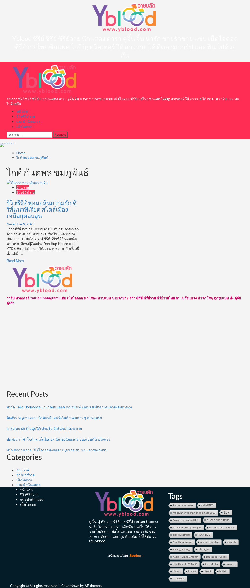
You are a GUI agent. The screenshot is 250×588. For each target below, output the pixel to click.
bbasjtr (192, 571)
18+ (226, 512)
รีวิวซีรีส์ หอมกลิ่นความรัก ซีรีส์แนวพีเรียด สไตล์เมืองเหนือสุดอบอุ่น (42, 209)
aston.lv (231, 542)
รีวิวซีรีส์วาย (25, 116)
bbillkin (223, 571)
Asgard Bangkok (209, 542)
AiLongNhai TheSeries (222, 527)
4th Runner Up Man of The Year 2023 (194, 512)
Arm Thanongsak (182, 542)
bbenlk (207, 571)
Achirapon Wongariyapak (187, 527)
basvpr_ (230, 564)
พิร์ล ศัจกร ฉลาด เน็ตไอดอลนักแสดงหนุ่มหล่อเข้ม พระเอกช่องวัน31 (57, 449)
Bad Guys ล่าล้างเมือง (185, 564)
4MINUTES (207, 505)
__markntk (179, 578)
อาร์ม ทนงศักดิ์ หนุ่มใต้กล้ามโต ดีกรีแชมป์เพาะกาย (44, 428)
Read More (15, 260)
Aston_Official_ (181, 549)
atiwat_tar (203, 549)
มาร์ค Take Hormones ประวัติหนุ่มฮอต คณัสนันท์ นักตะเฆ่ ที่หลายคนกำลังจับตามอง (69, 406)
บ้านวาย (22, 187)
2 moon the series (183, 505)
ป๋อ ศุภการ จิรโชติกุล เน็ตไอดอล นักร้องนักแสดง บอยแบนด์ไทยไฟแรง (58, 439)
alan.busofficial (181, 534)
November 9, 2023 (20, 224)
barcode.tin (211, 564)
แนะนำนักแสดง (28, 121)
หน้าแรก (22, 111)
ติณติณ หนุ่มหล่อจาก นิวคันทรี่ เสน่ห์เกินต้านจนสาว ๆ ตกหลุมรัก (54, 417)
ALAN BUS (204, 534)
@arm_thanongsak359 (186, 520)
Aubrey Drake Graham (185, 556)
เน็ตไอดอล (24, 127)
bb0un (176, 571)
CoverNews (70, 585)
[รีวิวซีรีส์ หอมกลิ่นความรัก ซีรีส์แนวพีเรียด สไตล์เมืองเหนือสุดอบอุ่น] (27, 182)
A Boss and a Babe (218, 520)
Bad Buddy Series (216, 556)
